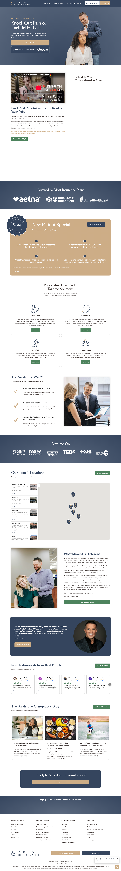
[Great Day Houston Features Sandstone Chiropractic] (102, 453)
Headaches (64, 832)
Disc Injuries (64, 835)
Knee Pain (64, 829)
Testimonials (90, 835)
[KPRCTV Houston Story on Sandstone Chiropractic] (19, 452)
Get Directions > (16, 493)
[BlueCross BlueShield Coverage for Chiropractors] (60, 199)
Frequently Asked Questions (95, 829)
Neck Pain (64, 827)
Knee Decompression (42, 832)
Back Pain (64, 824)
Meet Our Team (91, 827)
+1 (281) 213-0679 (16, 492)
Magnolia (13, 829)
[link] (27, 199)
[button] (60, 271)
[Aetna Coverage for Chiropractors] (27, 199)
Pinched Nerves (66, 837)
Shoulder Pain (65, 840)
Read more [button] (16, 691)
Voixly (70, 861)
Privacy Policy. (64, 863)
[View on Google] (15, 678)
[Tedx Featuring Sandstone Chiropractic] (69, 452)
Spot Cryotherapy (41, 835)
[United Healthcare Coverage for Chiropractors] (94, 199)
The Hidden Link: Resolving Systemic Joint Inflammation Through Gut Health (58, 745)
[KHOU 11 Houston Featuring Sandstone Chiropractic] (86, 451)
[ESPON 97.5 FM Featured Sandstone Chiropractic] (52, 453)
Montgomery (15, 832)
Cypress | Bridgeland (17, 824)
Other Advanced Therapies (44, 840)
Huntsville (14, 827)
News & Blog (90, 832)
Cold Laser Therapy (42, 837)
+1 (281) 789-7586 (16, 518)
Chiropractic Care (41, 824)
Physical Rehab (40, 829)
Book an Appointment (93, 840)
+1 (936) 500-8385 (16, 505)
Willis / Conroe (15, 837)
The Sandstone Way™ (93, 824)
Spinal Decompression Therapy (45, 827)
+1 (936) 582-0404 (16, 530)
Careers (89, 837)
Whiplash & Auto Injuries (68, 842)
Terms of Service (57, 863)
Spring (13, 835)
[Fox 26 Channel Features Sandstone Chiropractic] (35, 452)
